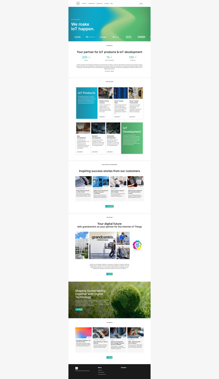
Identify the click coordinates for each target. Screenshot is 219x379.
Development (91, 3)
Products (84, 3)
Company (106, 3)
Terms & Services (102, 374)
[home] (78, 3)
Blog (112, 3)
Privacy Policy (101, 372)
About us (100, 370)
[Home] (76, 369)
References (99, 3)
